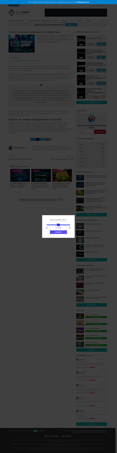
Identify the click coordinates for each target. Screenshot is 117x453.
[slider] (58, 225)
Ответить (58, 232)
